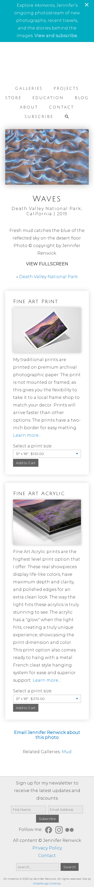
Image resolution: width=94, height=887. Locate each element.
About (29, 107)
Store (13, 98)
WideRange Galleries (47, 883)
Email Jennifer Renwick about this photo (47, 735)
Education (48, 98)
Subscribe (39, 117)
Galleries (29, 88)
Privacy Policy (47, 848)
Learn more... (27, 435)
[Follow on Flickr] (70, 829)
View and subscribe (55, 35)
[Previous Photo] (4, 156)
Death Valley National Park (48, 276)
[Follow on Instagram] (59, 829)
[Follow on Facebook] (49, 829)
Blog (82, 98)
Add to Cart (26, 463)
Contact (61, 107)
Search (69, 867)
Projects (66, 88)
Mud (67, 751)
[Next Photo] (90, 156)
